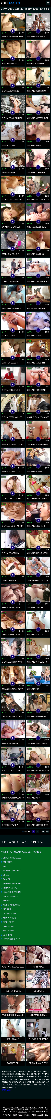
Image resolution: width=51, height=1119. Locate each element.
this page (22, 1112)
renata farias (9, 888)
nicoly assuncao (11, 905)
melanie (6, 909)
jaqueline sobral (11, 892)
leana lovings (10, 896)
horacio (6, 901)
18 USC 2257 (18, 1115)
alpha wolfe (9, 918)
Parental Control (39, 1115)
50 (47, 831)
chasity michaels (11, 858)
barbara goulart (11, 871)
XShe (10, 3)
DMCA (27, 1115)
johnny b (7, 935)
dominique (8, 926)
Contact (7, 1115)
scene (5, 875)
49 (43, 831)
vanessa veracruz (12, 883)
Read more (7, 1090)
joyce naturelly (11, 939)
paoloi (6, 879)
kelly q (6, 866)
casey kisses (9, 913)
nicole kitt (8, 922)
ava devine (8, 931)
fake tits (7, 862)
